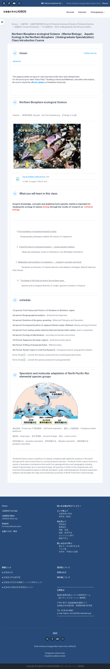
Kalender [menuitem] (82, 12)
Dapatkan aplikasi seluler (55, 656)
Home (4, 506)
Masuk (105, 3)
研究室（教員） (65, 516)
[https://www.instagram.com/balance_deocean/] (19, 3)
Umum (23, 53)
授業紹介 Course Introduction (27, 27)
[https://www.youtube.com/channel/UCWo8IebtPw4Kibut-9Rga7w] (14, 3)
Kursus (15, 24)
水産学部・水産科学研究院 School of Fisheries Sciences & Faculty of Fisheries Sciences (57, 24)
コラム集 (62, 549)
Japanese (16, 61)
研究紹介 (62, 524)
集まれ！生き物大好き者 (69, 546)
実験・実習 (63, 530)
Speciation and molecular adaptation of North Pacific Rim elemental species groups (54, 375)
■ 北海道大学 (7, 572)
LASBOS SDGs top (9, 519)
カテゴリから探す (66, 535)
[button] (52, 3)
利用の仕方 (61, 572)
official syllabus (38, 82)
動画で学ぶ (63, 538)
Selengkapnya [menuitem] (97, 12)
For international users (11, 526)
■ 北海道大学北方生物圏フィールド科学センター (22, 582)
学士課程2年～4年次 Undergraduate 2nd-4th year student (66, 27)
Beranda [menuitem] (70, 12)
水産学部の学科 (65, 514)
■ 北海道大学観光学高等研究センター (18, 587)
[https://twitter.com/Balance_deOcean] (4, 3)
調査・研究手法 (65, 533)
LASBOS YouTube (9, 511)
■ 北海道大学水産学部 (11, 577)
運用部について (63, 567)
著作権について (63, 577)
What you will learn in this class (38, 193)
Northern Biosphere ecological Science (43, 102)
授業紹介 (62, 527)
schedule (25, 300)
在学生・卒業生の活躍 (68, 552)
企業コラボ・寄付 (9, 531)
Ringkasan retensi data (55, 653)
